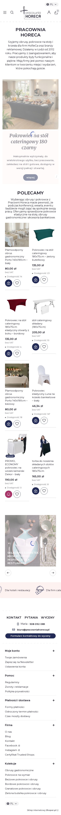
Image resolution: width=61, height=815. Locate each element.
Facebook (11, 745)
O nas (8, 731)
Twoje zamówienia (16, 657)
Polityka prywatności (17, 691)
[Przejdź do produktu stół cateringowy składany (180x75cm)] (44, 305)
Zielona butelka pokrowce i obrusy (25, 793)
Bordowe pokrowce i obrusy (22, 783)
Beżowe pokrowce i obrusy (21, 779)
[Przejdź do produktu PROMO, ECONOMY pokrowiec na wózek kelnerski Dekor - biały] (17, 446)
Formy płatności (14, 706)
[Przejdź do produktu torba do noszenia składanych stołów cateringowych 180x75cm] (44, 446)
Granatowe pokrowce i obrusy (23, 788)
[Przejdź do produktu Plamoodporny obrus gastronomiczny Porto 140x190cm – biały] (17, 235)
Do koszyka (8, 283)
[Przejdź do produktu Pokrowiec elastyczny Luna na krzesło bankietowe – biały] (44, 376)
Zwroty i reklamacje (16, 686)
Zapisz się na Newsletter (19, 662)
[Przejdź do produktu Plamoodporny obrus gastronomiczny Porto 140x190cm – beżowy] (17, 376)
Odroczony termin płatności (21, 711)
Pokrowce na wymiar (17, 774)
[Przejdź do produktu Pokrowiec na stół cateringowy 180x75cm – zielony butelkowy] (44, 235)
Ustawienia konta (15, 666)
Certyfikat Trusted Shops (19, 754)
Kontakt (10, 740)
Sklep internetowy (41, 810)
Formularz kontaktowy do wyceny (30, 635)
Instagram (11, 750)
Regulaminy (12, 682)
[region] (30, 590)
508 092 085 (37, 623)
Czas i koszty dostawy (17, 716)
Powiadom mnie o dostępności (8, 494)
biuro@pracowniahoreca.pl (33, 629)
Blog (8, 736)
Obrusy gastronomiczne (19, 770)
